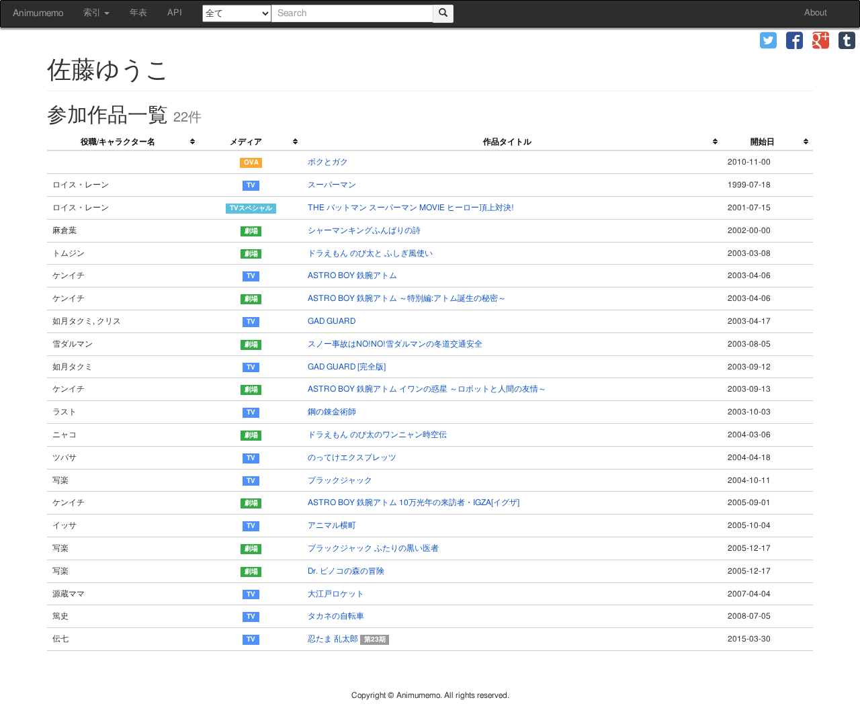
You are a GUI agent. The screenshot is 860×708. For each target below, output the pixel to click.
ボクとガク (328, 162)
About (815, 13)
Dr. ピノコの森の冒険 (346, 571)
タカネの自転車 (336, 616)
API (174, 13)
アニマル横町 (332, 525)
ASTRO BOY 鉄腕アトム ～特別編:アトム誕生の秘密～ (407, 298)
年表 (138, 13)
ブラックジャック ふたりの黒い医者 (373, 548)
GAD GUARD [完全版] (347, 367)
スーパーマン (332, 185)
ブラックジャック (340, 480)
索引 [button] (93, 13)
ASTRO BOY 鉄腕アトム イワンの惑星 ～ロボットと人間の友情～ (427, 389)
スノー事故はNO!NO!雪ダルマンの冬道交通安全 (395, 344)
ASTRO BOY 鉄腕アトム (352, 275)
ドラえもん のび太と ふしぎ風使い (370, 253)
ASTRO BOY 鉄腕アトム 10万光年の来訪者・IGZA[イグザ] (413, 502)
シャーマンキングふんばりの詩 (364, 230)
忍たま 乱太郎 (347, 639)
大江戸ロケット (336, 594)
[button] (768, 42)
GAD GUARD (331, 321)
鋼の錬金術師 (332, 412)
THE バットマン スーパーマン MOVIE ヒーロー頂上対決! (411, 208)
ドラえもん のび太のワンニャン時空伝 (377, 435)
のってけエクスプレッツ (352, 457)
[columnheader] (123, 142)
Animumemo (38, 13)
